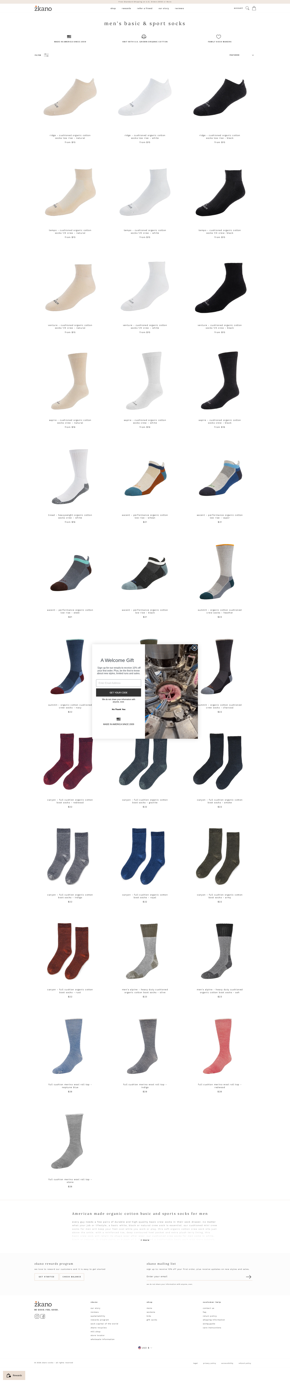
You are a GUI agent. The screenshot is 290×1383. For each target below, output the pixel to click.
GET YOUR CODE (118, 692)
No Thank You (118, 709)
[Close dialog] (194, 647)
